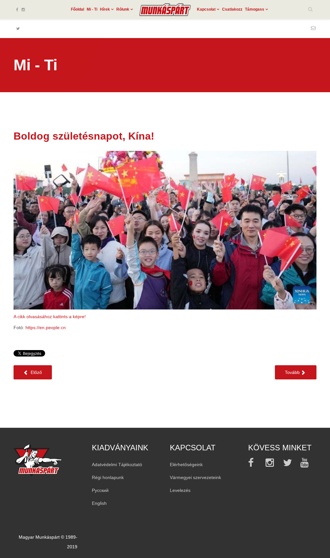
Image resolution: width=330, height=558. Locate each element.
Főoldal (77, 9)
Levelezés (180, 490)
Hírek (105, 9)
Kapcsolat (206, 9)
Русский (100, 490)
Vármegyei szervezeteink (195, 477)
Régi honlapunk (108, 477)
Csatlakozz (232, 9)
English (99, 503)
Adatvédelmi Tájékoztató (117, 464)
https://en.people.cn (45, 327)
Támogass (254, 9)
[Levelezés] (313, 28)
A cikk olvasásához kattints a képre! (50, 316)
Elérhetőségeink (186, 464)
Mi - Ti (92, 9)
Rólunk (122, 9)
